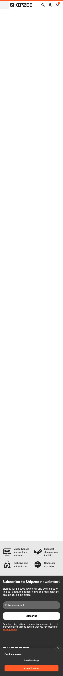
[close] (58, 648)
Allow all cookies (31, 668)
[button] (50, 5)
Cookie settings (31, 660)
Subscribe (31, 615)
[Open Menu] (4, 5)
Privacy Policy (10, 629)
